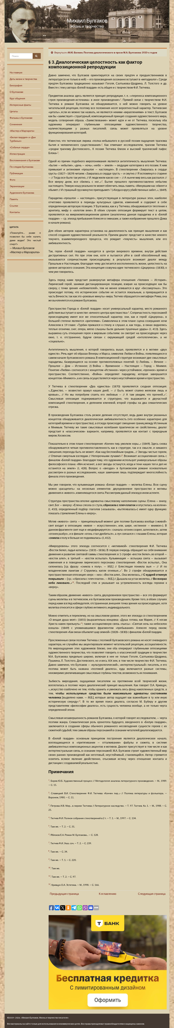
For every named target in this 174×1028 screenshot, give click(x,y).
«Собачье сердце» (20, 147)
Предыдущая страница (64, 893)
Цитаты (14, 111)
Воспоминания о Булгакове (25, 160)
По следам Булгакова (21, 166)
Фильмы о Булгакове (21, 117)
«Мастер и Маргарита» (22, 130)
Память (14, 199)
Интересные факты (20, 104)
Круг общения (17, 98)
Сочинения (16, 124)
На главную (16, 72)
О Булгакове (16, 91)
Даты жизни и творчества (23, 78)
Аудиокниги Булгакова (22, 192)
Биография (16, 85)
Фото (12, 179)
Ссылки (14, 205)
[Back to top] (166, 1020)
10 (73, 582)
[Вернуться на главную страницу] (87, 21)
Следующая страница (152, 893)
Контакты (15, 212)
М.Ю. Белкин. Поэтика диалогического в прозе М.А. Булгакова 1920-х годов (112, 52)
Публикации (16, 173)
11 (81, 623)
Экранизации (17, 186)
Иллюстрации (17, 153)
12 (79, 701)
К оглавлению (107, 893)
